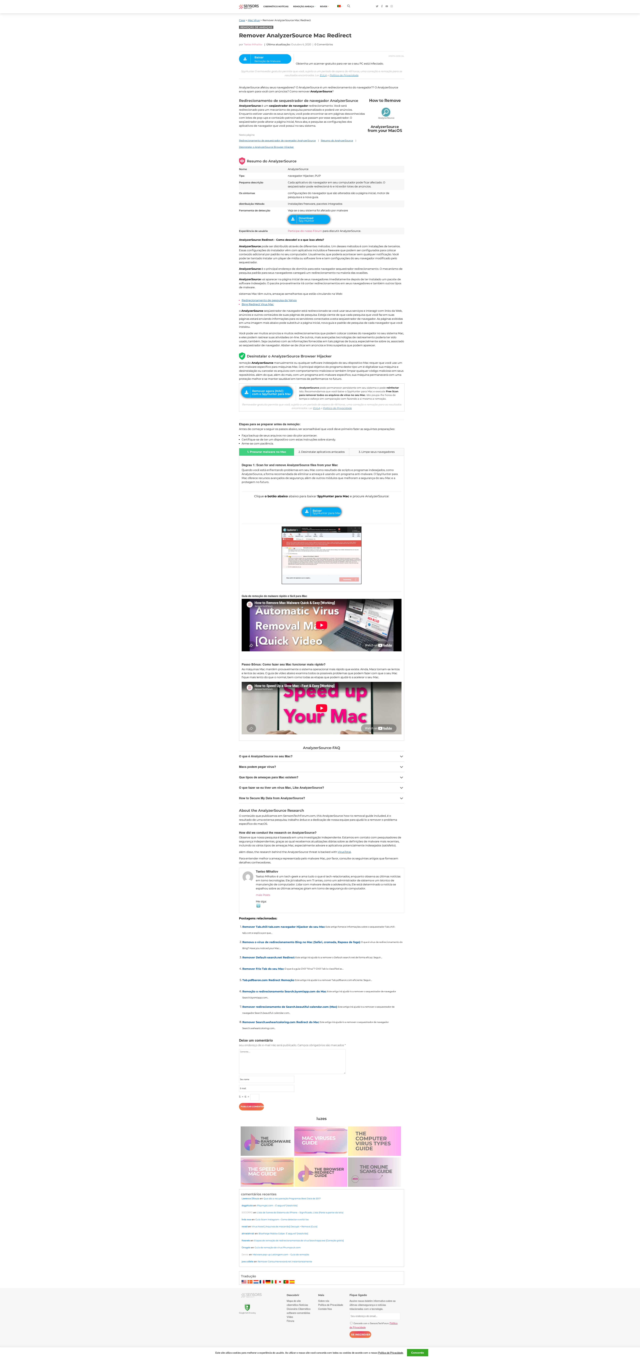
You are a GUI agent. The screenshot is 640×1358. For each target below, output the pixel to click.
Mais (321, 1295)
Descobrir (293, 1295)
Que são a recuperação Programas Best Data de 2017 (292, 1198)
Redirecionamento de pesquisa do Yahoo (269, 300)
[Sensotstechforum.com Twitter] (377, 6)
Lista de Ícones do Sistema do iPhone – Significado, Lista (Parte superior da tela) (300, 1212)
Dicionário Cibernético (298, 1308)
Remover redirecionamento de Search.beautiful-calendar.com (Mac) (289, 1006)
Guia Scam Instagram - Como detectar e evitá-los (281, 1219)
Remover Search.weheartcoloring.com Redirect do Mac (280, 1022)
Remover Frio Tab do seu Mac (263, 968)
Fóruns (290, 1320)
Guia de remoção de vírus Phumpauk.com (278, 1247)
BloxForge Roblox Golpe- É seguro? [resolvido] (283, 1233)
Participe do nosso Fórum (305, 231)
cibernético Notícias (275, 6)
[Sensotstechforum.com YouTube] (387, 6)
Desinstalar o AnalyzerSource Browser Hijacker (266, 147)
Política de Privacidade (344, 75)
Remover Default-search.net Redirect (268, 957)
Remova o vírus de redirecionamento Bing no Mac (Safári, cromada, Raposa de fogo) (301, 942)
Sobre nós (323, 1300)
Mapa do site (294, 1300)
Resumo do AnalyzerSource (337, 140)
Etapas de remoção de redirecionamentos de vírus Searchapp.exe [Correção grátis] (299, 1240)
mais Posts (263, 895)
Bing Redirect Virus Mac (258, 304)
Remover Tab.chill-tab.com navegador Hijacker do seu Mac (283, 926)
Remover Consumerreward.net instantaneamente (285, 1261)
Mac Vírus (254, 20)
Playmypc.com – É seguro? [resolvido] (277, 1205)
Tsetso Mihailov (253, 44)
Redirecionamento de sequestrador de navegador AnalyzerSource (277, 140)
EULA (323, 75)
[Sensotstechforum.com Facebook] (382, 6)
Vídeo (290, 1316)
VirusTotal (344, 852)
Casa (242, 20)
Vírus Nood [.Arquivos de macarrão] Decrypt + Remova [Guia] (284, 1226)
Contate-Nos (325, 1308)
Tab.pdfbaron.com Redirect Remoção (268, 980)
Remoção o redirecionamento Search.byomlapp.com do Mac (284, 991)
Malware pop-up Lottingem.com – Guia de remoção (281, 1254)
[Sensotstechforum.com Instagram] (391, 6)
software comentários (298, 1312)
